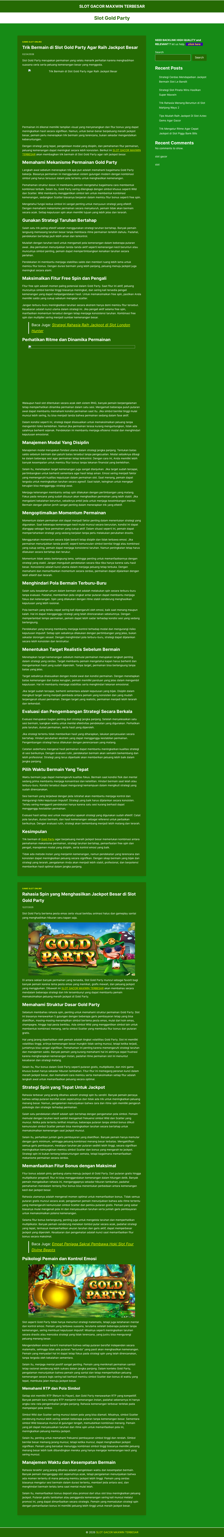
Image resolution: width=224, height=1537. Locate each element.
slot (157, 164)
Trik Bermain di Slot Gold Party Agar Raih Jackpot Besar (80, 47)
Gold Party (47, 839)
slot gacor (161, 156)
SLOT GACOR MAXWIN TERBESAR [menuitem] (82, 988)
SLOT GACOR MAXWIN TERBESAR (117, 1532)
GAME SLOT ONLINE (32, 42)
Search (159, 52)
